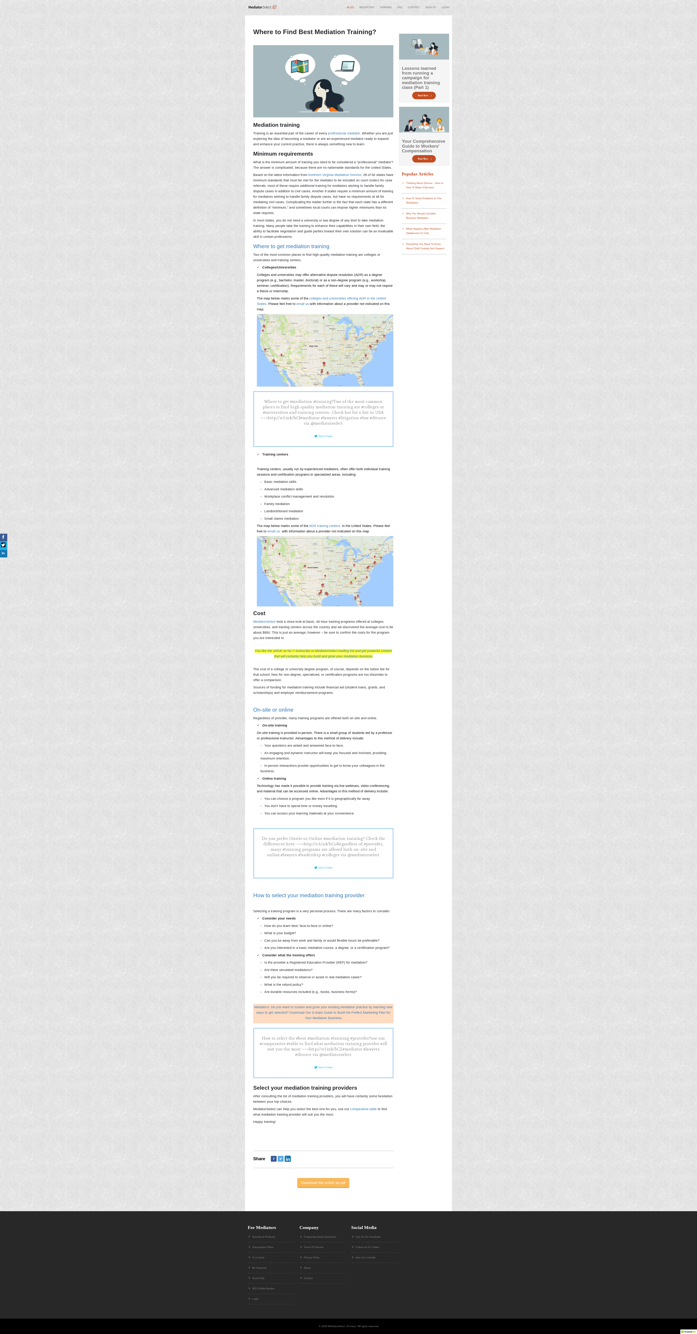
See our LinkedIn (366, 1257)
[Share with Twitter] (281, 1159)
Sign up (430, 7)
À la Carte (258, 1257)
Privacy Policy (312, 1257)
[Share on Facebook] (274, 1159)
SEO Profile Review (263, 1288)
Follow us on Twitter (367, 1247)
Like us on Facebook (368, 1236)
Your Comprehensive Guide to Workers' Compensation (423, 146)
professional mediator (344, 133)
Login (445, 7)
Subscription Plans (262, 1247)
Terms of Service (314, 1247)
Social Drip (258, 1278)
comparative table (363, 1109)
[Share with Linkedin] (288, 1158)
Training (386, 7)
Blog (350, 7)
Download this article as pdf (323, 1183)
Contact (414, 7)
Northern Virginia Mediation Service (334, 175)
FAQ (399, 7)
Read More (423, 95)
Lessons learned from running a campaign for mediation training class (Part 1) (421, 78)
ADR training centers (325, 526)
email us (303, 304)
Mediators (366, 7)
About (307, 1267)
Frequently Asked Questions (320, 1236)
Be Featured (259, 1267)
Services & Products (263, 1236)
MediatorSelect (265, 621)
